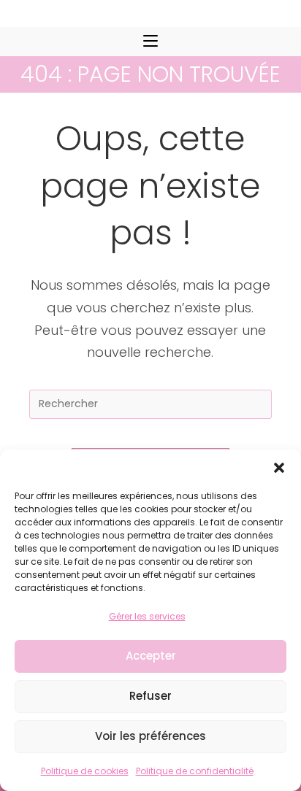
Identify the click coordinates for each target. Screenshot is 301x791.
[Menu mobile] (150, 41)
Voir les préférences (150, 736)
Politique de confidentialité (195, 771)
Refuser (150, 695)
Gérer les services (147, 616)
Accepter (151, 655)
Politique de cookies (85, 771)
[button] (279, 467)
